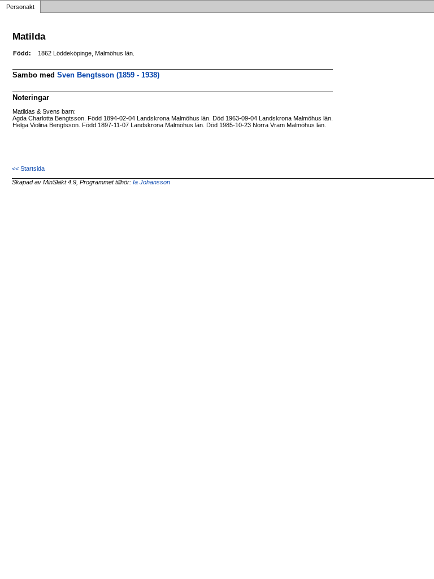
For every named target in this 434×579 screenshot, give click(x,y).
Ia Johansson (151, 182)
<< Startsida (28, 168)
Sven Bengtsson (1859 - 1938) (108, 75)
